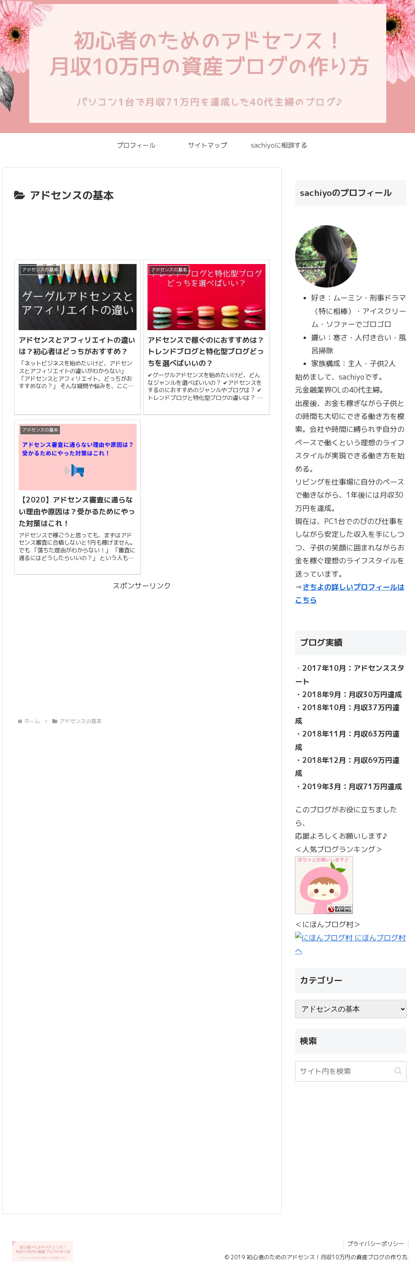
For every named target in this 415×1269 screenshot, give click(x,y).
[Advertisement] (142, 229)
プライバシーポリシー (375, 1244)
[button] (398, 1071)
